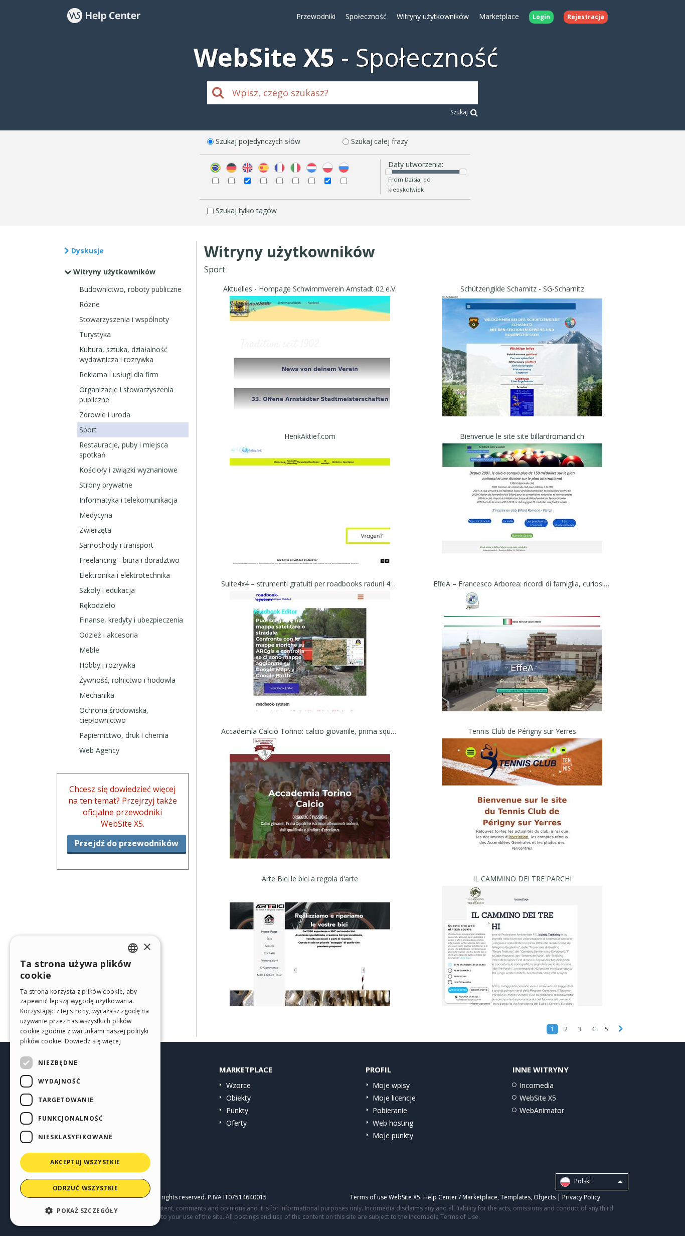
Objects (545, 1197)
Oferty (236, 1123)
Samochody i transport (116, 545)
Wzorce (238, 1085)
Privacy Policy (581, 1197)
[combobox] (133, 948)
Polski (582, 1181)
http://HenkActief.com (310, 516)
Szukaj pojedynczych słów (258, 141)
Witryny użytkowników (433, 16)
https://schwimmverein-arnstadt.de (310, 369)
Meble (89, 650)
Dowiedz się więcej (93, 1041)
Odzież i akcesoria (108, 635)
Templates (515, 1197)
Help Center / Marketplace (460, 1197)
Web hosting (393, 1123)
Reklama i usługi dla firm (118, 374)
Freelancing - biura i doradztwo (129, 560)
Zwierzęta (95, 530)
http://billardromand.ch (522, 516)
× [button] (146, 947)
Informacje (310, 407)
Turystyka (95, 334)
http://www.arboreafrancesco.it (522, 664)
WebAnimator (542, 1110)
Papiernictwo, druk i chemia (123, 735)
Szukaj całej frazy (379, 141)
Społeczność (366, 16)
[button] (85, 1210)
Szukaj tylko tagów (246, 210)
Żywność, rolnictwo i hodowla (127, 680)
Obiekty (238, 1098)
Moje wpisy (391, 1085)
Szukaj (459, 112)
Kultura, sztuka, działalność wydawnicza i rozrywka (123, 354)
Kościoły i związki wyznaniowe (128, 470)
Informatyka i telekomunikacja (128, 500)
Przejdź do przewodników (127, 843)
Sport (88, 429)
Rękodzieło (97, 605)
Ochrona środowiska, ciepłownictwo (113, 715)
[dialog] (85, 1081)
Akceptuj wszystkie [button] (85, 1162)
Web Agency (99, 750)
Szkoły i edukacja (107, 590)
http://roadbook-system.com (310, 664)
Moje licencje (394, 1098)
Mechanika (96, 695)
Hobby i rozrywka (107, 665)
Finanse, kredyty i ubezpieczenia (131, 620)
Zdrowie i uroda (104, 414)
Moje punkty (393, 1135)
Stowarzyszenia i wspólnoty (124, 319)
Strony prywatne (105, 485)
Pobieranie (390, 1110)
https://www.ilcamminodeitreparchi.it (522, 959)
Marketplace (499, 16)
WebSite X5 (538, 1098)
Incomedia (537, 1085)
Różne (89, 304)
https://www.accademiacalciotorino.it (310, 811)
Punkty (237, 1110)
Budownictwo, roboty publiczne (130, 289)
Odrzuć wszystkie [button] (85, 1188)
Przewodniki (315, 16)
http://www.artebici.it (310, 959)
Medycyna (95, 515)
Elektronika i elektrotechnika (124, 575)
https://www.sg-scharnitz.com (522, 369)
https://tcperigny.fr (522, 811)
